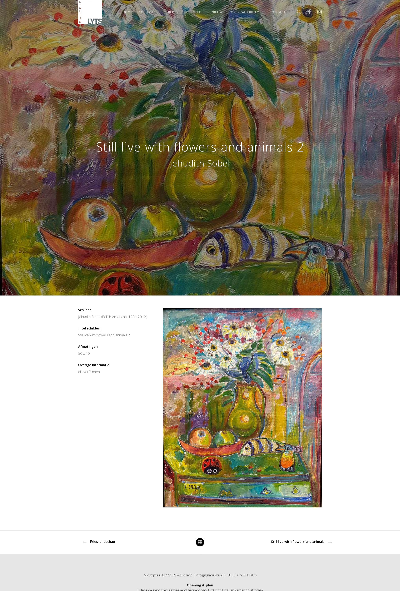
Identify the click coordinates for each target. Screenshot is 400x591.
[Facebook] (306, 12)
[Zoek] (296, 12)
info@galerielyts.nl (209, 575)
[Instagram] (317, 12)
